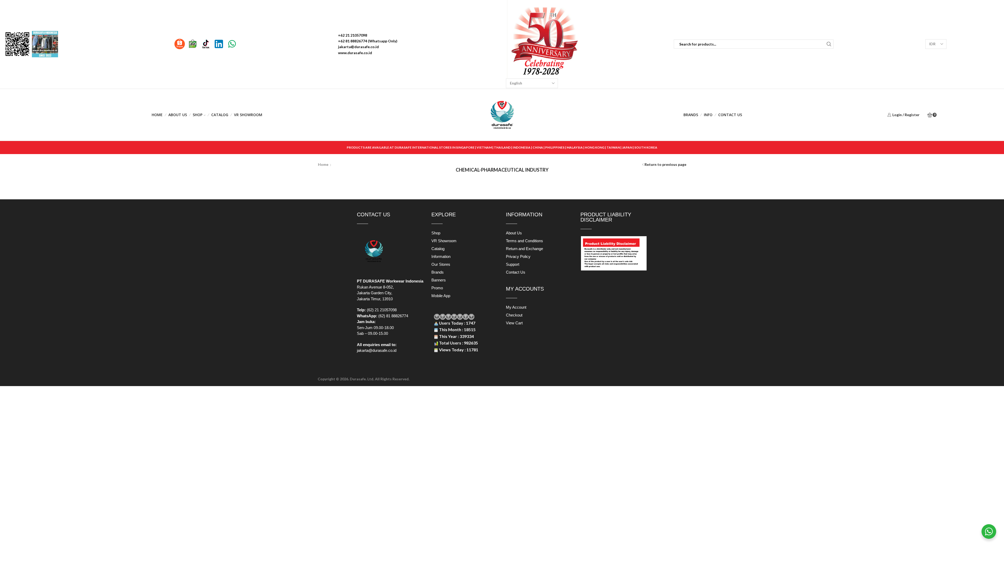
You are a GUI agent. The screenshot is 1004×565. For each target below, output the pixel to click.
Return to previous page (665, 164)
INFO (708, 114)
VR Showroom (248, 114)
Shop (197, 114)
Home (157, 114)
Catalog (219, 114)
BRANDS (690, 114)
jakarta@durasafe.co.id (376, 350)
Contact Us (730, 114)
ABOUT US (177, 114)
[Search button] (829, 44)
